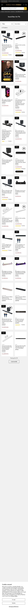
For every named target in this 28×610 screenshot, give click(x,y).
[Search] (25, 8)
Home (2, 11)
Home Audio (7, 11)
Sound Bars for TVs (19, 11)
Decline (13, 603)
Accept (13, 599)
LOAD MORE (14, 361)
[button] (2, 4)
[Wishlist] (23, 4)
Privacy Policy (14, 596)
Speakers (13, 11)
